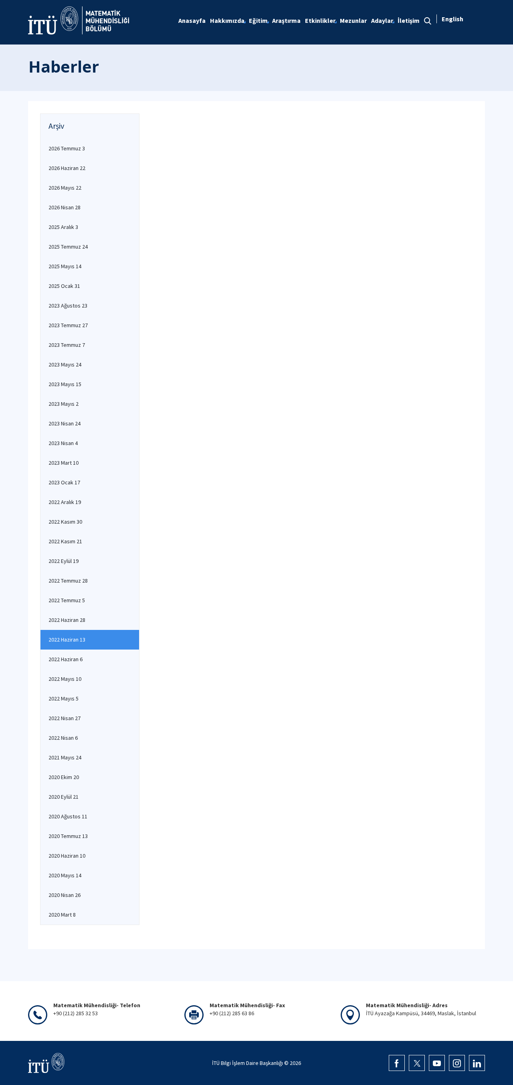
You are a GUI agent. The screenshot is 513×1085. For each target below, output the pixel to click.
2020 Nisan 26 (64, 895)
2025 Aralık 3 (63, 227)
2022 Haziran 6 (65, 659)
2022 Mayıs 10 (64, 678)
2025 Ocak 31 (64, 285)
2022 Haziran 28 (66, 619)
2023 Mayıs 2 (63, 403)
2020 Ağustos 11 (67, 816)
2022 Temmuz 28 (68, 580)
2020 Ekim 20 (63, 777)
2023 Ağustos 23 (67, 305)
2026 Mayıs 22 (64, 187)
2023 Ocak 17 (64, 482)
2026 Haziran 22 (66, 168)
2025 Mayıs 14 (64, 266)
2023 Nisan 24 (64, 423)
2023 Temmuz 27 (68, 325)
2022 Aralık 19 (64, 502)
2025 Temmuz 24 (68, 246)
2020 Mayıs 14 (64, 875)
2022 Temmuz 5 (66, 600)
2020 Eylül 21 (63, 796)
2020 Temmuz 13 (68, 836)
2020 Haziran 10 (66, 855)
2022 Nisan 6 (63, 737)
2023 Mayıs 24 (64, 364)
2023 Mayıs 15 (64, 384)
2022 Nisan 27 (64, 718)
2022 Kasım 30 (65, 521)
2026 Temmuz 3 (66, 148)
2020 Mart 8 (62, 914)
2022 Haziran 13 (66, 639)
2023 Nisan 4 (63, 443)
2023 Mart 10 (63, 462)
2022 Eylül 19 (63, 561)
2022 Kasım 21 (65, 541)
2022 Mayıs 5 (63, 698)
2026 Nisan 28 (64, 207)
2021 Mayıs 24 (64, 757)
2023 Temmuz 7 (66, 344)
